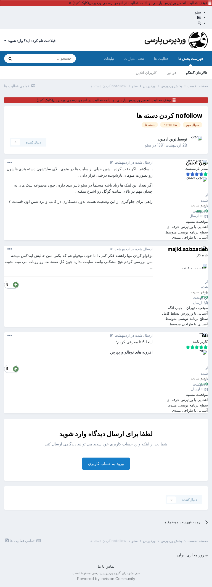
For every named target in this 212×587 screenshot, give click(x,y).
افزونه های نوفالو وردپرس (131, 352)
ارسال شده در (131, 162)
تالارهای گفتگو (196, 72)
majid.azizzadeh (188, 249)
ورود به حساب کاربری (106, 463)
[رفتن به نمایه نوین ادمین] (196, 142)
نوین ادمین (167, 139)
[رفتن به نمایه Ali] (194, 362)
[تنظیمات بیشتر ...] (9, 162)
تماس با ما (106, 566)
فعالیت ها (161, 58)
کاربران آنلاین (146, 72)
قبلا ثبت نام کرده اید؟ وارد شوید (30, 40)
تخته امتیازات (134, 58)
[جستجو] (10, 58)
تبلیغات (109, 58)
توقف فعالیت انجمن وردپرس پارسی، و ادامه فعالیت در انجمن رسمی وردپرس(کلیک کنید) (139, 3)
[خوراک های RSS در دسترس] (7, 540)
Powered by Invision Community (106, 578)
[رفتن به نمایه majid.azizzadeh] (194, 276)
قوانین (171, 72)
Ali (205, 335)
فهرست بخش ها (190, 58)
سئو (148, 145)
